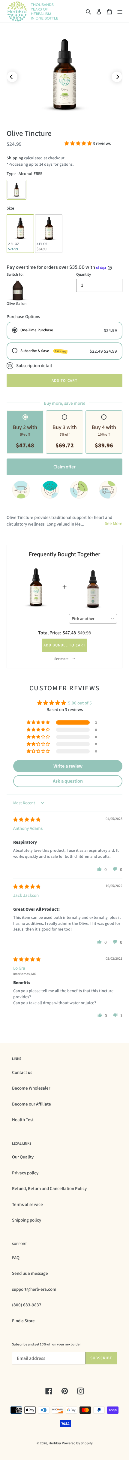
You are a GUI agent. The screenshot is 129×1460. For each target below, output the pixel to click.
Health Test (23, 1119)
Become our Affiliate (31, 1104)
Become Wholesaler (31, 1088)
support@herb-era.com (34, 1289)
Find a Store (23, 1321)
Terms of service (27, 1204)
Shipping (15, 158)
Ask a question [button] (68, 781)
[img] (26, 819)
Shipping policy (26, 1220)
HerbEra (55, 1443)
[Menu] (120, 11)
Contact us (22, 1072)
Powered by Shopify (77, 1443)
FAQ (16, 1257)
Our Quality (23, 1157)
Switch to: (15, 274)
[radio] (16, 190)
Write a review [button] (67, 766)
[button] (78, 143)
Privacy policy (25, 1173)
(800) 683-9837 (26, 1305)
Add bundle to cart (65, 645)
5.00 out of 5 (80, 703)
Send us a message (30, 1273)
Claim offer (64, 467)
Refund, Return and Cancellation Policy (49, 1188)
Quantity (83, 274)
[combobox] (93, 619)
